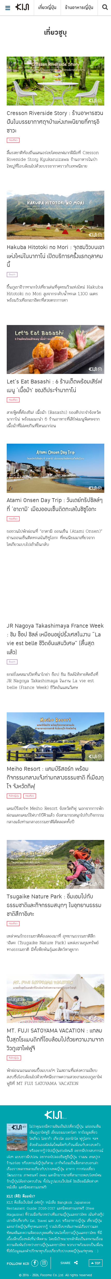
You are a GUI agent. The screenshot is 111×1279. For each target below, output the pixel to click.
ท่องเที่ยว (13, 140)
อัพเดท (12, 274)
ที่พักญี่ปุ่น (14, 796)
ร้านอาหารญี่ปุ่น (79, 7)
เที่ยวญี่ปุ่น (47, 7)
